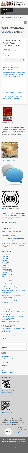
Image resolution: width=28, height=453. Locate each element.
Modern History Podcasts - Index (14, 17)
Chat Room (4, 365)
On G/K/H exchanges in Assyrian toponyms (12, 287)
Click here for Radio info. (8, 217)
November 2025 (5, 271)
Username (4, 342)
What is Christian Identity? (8, 160)
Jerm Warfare (10, 245)
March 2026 (4, 263)
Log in (3, 370)
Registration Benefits (7, 372)
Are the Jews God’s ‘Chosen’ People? (11, 243)
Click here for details (6, 391)
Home (3, 17)
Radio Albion (12, 222)
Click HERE (4, 208)
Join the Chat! (5, 186)
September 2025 (5, 274)
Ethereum (4, 392)
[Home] (14, 3)
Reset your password (7, 358)
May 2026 (4, 260)
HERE (10, 122)
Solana (11, 392)
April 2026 (4, 262)
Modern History (7, 81)
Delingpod (15, 238)
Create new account (6, 356)
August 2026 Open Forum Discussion (11, 231)
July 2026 (4, 256)
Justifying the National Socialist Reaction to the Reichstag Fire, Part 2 (13, 97)
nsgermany (6, 84)
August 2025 (4, 276)
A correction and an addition (8, 325)
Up (14, 90)
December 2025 (5, 269)
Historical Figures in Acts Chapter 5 (10, 321)
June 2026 (4, 258)
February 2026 (5, 265)
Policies (3, 368)
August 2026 (4, 254)
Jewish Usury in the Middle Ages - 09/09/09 (15, 93)
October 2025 (5, 272)
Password (4, 347)
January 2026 (5, 267)
